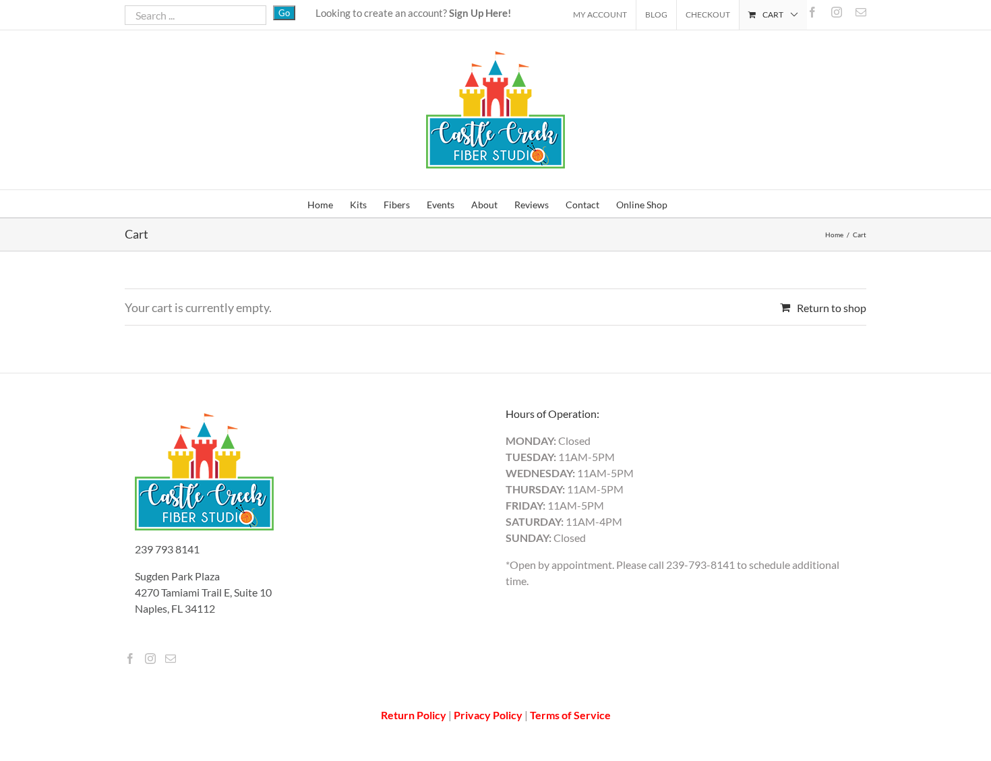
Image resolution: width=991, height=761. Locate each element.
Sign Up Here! (480, 13)
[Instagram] (150, 658)
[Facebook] (130, 658)
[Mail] (170, 658)
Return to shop (831, 307)
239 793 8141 (167, 549)
